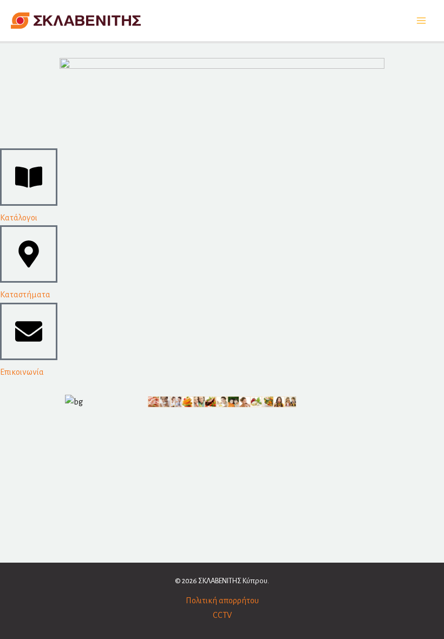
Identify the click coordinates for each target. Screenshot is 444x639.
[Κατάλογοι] (28, 177)
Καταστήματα (25, 294)
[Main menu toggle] (421, 21)
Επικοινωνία (22, 372)
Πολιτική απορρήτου (222, 600)
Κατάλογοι (18, 217)
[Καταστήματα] (28, 254)
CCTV (222, 615)
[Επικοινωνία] (28, 331)
